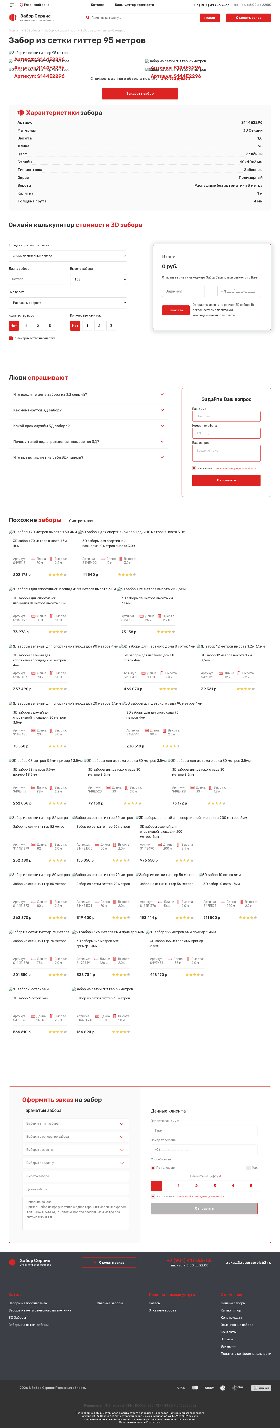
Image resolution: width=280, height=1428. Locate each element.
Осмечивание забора (237, 1325)
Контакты (228, 1332)
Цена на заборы (233, 1303)
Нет (13, 326)
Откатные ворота (162, 1310)
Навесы (154, 1303)
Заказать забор (140, 94)
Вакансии (228, 1346)
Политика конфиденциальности (246, 1354)
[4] (233, 1186)
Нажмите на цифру (205, 1176)
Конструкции (231, 1318)
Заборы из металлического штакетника (40, 1310)
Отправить (226, 480)
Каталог (97, 5)
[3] (215, 1186)
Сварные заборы (110, 1303)
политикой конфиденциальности (236, 468)
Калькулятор (231, 1310)
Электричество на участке (35, 338)
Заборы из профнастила (28, 1303)
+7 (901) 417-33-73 (211, 5)
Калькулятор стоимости (134, 5)
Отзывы (227, 1339)
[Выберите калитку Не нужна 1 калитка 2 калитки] (75, 1163)
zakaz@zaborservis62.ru (248, 1262)
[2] (196, 1186)
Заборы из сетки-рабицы (29, 1325)
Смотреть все (81, 521)
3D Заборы (17, 1318)
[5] (251, 1186)
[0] (160, 1186)
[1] (178, 1186)
